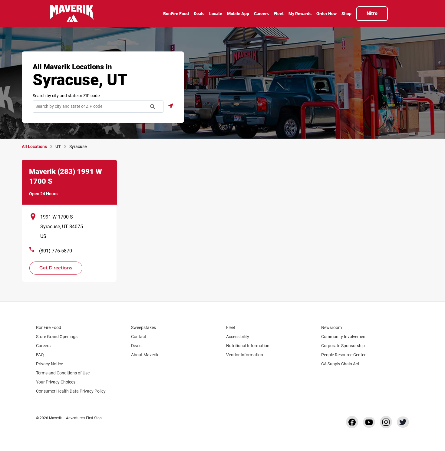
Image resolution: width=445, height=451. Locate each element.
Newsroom (331, 327)
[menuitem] (176, 14)
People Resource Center (343, 354)
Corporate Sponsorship (343, 345)
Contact (138, 336)
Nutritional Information (247, 345)
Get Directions (52, 266)
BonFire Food (48, 327)
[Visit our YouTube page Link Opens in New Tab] (369, 422)
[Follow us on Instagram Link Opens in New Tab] (386, 422)
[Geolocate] (170, 106)
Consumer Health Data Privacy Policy (71, 391)
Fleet (230, 327)
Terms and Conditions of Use (63, 372)
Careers (43, 345)
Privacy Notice (49, 363)
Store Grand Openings (56, 336)
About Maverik (144, 354)
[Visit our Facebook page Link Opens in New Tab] (352, 422)
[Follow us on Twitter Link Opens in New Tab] (403, 422)
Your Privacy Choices (55, 382)
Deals (136, 345)
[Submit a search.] (152, 106)
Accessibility (237, 336)
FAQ (40, 354)
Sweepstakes (143, 327)
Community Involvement (344, 336)
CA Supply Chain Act (340, 363)
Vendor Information (244, 354)
